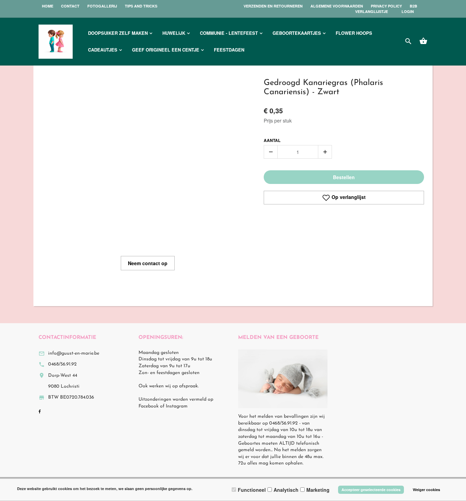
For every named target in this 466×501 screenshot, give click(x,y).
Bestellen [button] (344, 177)
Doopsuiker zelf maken (118, 33)
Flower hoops (354, 33)
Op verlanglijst (348, 197)
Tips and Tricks (141, 6)
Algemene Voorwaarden (336, 6)
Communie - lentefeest (229, 33)
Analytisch (286, 489)
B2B (413, 6)
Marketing (318, 489)
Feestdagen (229, 49)
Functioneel (252, 489)
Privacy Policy (386, 6)
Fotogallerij (102, 6)
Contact (70, 6)
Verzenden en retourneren (273, 6)
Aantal (272, 140)
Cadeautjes (102, 49)
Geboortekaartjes (297, 33)
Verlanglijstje (371, 11)
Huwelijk (173, 33)
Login (408, 11)
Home (47, 6)
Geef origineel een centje (165, 49)
